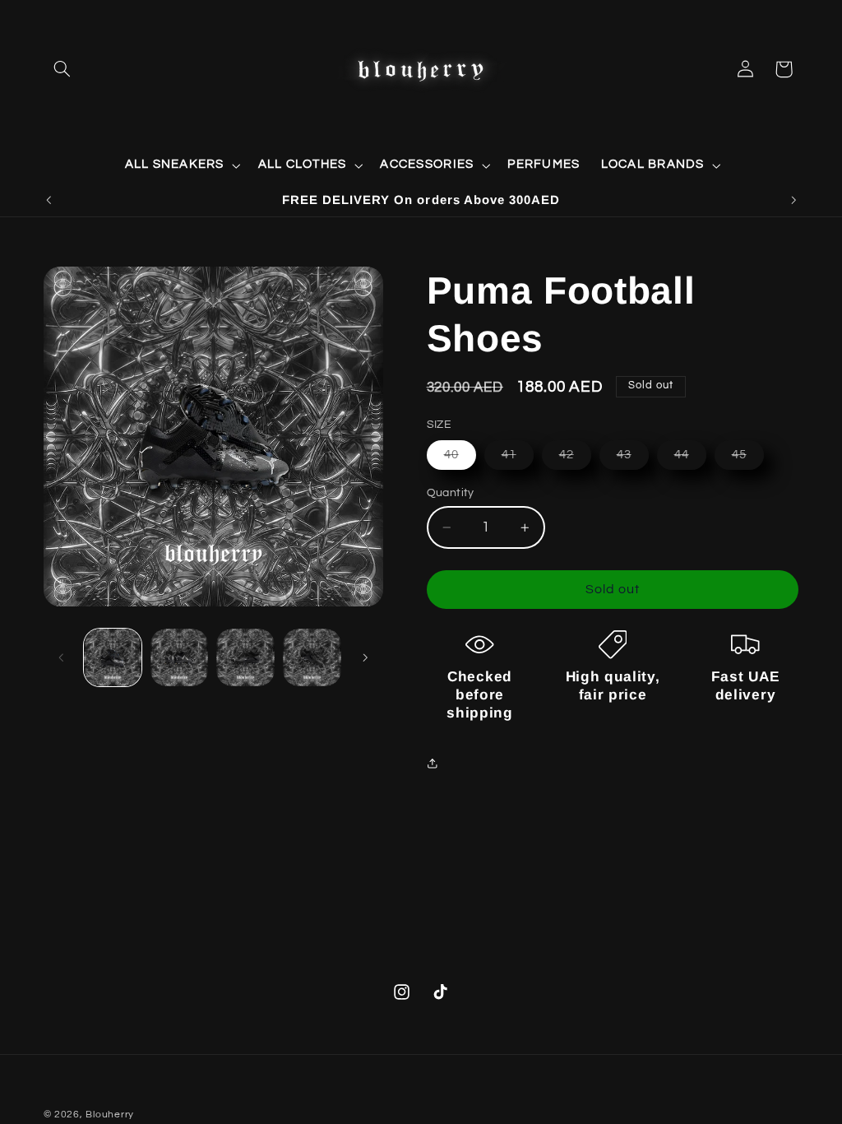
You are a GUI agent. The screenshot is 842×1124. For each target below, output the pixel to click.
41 (518, 459)
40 (460, 459)
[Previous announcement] (48, 199)
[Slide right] (365, 657)
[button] (62, 69)
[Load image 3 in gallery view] (245, 657)
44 (690, 459)
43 (633, 459)
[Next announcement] (793, 199)
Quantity (450, 493)
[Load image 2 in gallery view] (179, 657)
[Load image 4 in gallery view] (311, 657)
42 (575, 459)
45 (748, 459)
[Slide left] (62, 657)
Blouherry (110, 1114)
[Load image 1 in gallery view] (112, 657)
